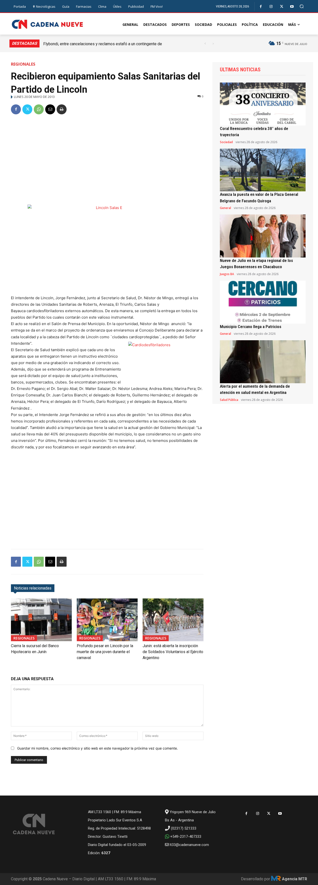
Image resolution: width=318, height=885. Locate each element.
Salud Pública (229, 399)
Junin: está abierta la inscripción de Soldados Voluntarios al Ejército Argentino (173, 651)
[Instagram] (271, 6)
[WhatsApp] (39, 109)
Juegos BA (227, 274)
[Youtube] (292, 6)
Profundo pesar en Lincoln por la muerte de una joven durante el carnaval (105, 651)
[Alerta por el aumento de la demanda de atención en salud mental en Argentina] (263, 361)
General (225, 208)
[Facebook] (260, 6)
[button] (301, 6)
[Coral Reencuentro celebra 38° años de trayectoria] (263, 104)
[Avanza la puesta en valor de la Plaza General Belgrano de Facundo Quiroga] (263, 170)
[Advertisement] (107, 156)
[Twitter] (281, 6)
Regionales (23, 64)
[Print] (62, 109)
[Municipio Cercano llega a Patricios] (263, 302)
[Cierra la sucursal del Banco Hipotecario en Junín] (41, 619)
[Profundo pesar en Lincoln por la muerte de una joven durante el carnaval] (107, 619)
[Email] (50, 109)
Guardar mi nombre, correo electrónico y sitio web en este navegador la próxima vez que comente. (97, 748)
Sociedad (226, 142)
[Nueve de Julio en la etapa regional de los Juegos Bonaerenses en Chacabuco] (263, 235)
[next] (213, 44)
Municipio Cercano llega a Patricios (250, 326)
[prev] (205, 44)
